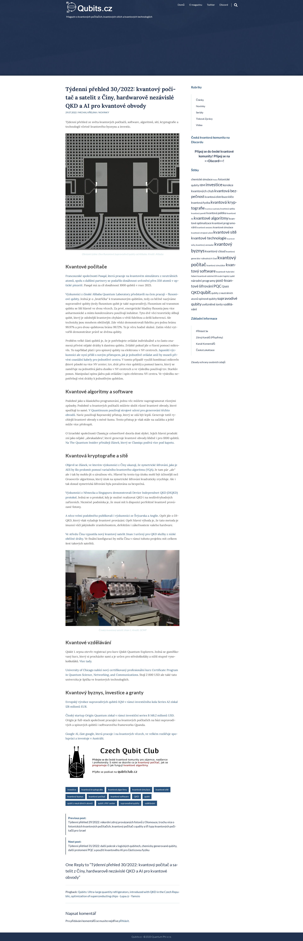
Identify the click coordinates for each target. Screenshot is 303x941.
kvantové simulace (141, 789)
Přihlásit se (202, 331)
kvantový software (120, 796)
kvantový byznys (75, 796)
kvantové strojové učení (202, 233)
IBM (202, 185)
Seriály (199, 112)
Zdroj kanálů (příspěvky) (209, 337)
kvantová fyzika (200, 202)
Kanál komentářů (205, 343)
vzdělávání (150, 803)
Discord (224, 4)
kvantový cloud (215, 251)
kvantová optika (227, 209)
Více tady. (86, 661)
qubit (147, 796)
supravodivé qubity (130, 803)
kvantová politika (216, 213)
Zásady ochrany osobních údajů (208, 362)
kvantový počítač (97, 796)
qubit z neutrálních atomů (80, 803)
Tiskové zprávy (204, 118)
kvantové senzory (204, 227)
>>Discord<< (214, 161)
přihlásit (124, 921)
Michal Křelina (87, 112)
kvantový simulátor (216, 265)
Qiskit (225, 286)
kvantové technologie (208, 238)
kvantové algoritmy (117, 789)
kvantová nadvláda (212, 209)
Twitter (211, 4)
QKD (136, 796)
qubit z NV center (106, 803)
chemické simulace (202, 179)
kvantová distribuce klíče (219, 196)
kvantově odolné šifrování (210, 276)
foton (215, 179)
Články (200, 99)
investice (71, 789)
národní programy (203, 280)
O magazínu (195, 4)
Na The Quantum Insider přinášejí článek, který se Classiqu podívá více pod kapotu (119, 442)
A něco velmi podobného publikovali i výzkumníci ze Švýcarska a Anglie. (112, 515)
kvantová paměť (198, 213)
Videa (199, 124)
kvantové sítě (162, 789)
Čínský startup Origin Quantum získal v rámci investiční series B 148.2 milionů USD (119, 715)
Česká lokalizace (205, 349)
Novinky (104, 112)
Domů (181, 4)
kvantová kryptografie (92, 789)
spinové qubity (208, 298)
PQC (217, 286)
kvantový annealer (205, 245)
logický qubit (229, 276)
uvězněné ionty (212, 304)
